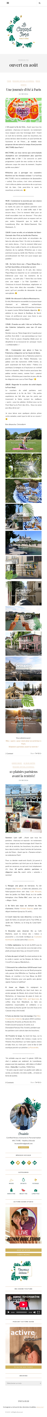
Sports (23, 85)
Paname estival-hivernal (23, 81)
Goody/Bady (17, 763)
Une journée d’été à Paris (23, 89)
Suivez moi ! (40, 1407)
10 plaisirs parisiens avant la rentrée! (23, 773)
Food (9, 81)
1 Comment (9, 753)
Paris (38, 81)
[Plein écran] (38, 1312)
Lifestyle (36, 1193)
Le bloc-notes (29, 763)
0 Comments (9, 1082)
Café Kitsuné (35, 891)
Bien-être (11, 1193)
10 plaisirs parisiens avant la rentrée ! (23, 747)
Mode (11, 1183)
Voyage (35, 1183)
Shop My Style (23, 1250)
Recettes (23, 1193)
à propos (23, 1147)
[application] (23, 1304)
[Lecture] (8, 1312)
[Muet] (34, 1312)
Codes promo (23, 1254)
